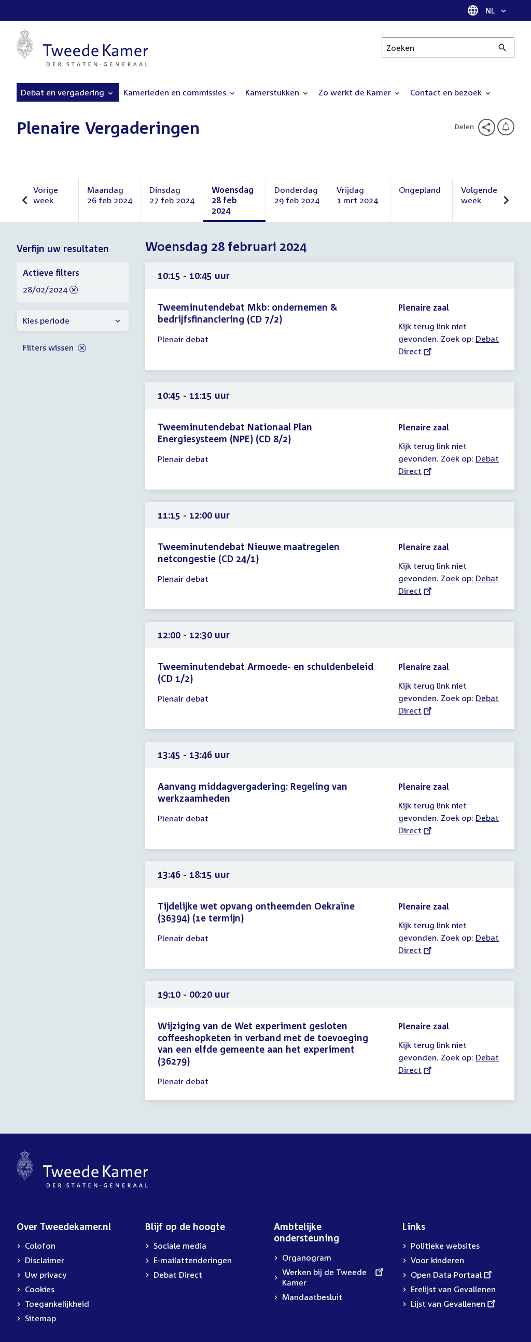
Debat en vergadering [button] (63, 92)
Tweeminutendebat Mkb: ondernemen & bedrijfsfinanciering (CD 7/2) (248, 313)
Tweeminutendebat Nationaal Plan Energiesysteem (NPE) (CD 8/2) (235, 432)
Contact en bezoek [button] (447, 92)
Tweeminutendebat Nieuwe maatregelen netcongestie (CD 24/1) (249, 552)
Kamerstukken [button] (273, 92)
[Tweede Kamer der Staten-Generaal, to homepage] (82, 47)
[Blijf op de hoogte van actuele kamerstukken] (505, 126)
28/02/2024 (45, 290)
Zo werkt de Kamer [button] (355, 92)
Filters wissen (49, 347)
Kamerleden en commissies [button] (175, 92)
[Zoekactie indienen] (502, 47)
